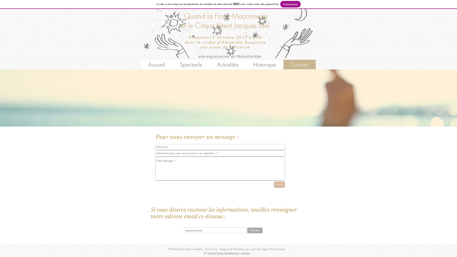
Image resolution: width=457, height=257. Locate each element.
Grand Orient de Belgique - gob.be (229, 253)
